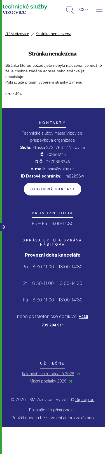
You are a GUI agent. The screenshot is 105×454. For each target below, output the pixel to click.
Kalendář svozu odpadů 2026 (48, 374)
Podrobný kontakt (52, 189)
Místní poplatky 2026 (48, 381)
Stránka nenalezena (53, 33)
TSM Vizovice (17, 33)
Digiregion (84, 399)
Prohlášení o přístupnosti (51, 409)
